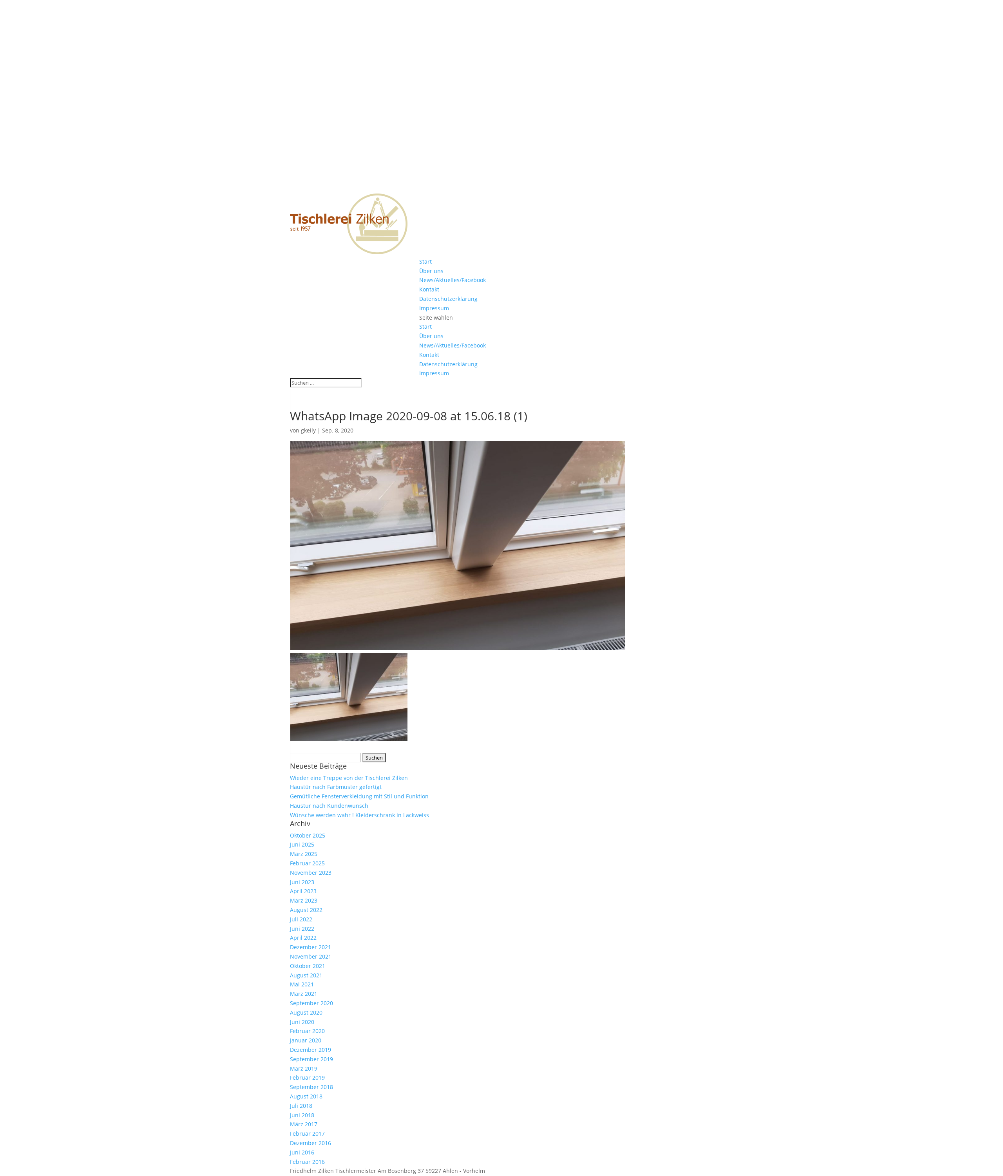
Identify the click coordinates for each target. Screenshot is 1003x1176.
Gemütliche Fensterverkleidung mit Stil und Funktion (359, 796)
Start (425, 261)
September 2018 (311, 1087)
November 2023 (310, 872)
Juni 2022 (302, 928)
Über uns (431, 271)
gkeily (308, 430)
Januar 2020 (305, 1040)
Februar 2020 (307, 1031)
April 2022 (303, 937)
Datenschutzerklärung (448, 298)
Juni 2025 (302, 844)
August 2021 (306, 975)
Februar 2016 (307, 1161)
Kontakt (429, 289)
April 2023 (303, 891)
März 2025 (303, 854)
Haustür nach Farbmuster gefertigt (336, 787)
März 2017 (303, 1124)
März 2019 (303, 1068)
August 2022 (306, 910)
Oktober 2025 (307, 835)
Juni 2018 (302, 1115)
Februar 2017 (307, 1133)
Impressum (434, 308)
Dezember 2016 (310, 1143)
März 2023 (303, 900)
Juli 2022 (301, 919)
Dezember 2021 (310, 947)
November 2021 (310, 956)
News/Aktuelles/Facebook (452, 280)
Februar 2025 (307, 863)
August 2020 (306, 1012)
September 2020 (311, 1003)
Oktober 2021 (307, 966)
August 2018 (306, 1096)
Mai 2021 (302, 984)
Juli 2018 (301, 1105)
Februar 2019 (307, 1077)
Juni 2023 (302, 882)
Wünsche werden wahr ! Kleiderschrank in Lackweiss (359, 815)
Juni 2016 (302, 1152)
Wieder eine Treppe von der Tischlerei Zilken (349, 778)
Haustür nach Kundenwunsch (329, 805)
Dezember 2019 (310, 1049)
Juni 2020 (302, 1022)
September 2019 (311, 1059)
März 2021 (303, 993)
